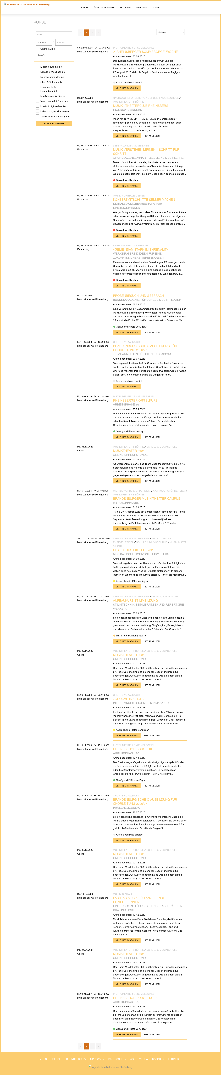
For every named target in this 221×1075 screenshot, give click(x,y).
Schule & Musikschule (52, 71)
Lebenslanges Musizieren (54, 111)
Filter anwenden (54, 123)
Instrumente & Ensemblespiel (48, 89)
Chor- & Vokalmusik (51, 82)
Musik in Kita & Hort (51, 66)
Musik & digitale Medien (53, 106)
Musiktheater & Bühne (52, 96)
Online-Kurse (47, 48)
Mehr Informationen (127, 88)
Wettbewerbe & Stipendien (55, 116)
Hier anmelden (152, 135)
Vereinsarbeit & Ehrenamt (54, 101)
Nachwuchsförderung (52, 76)
